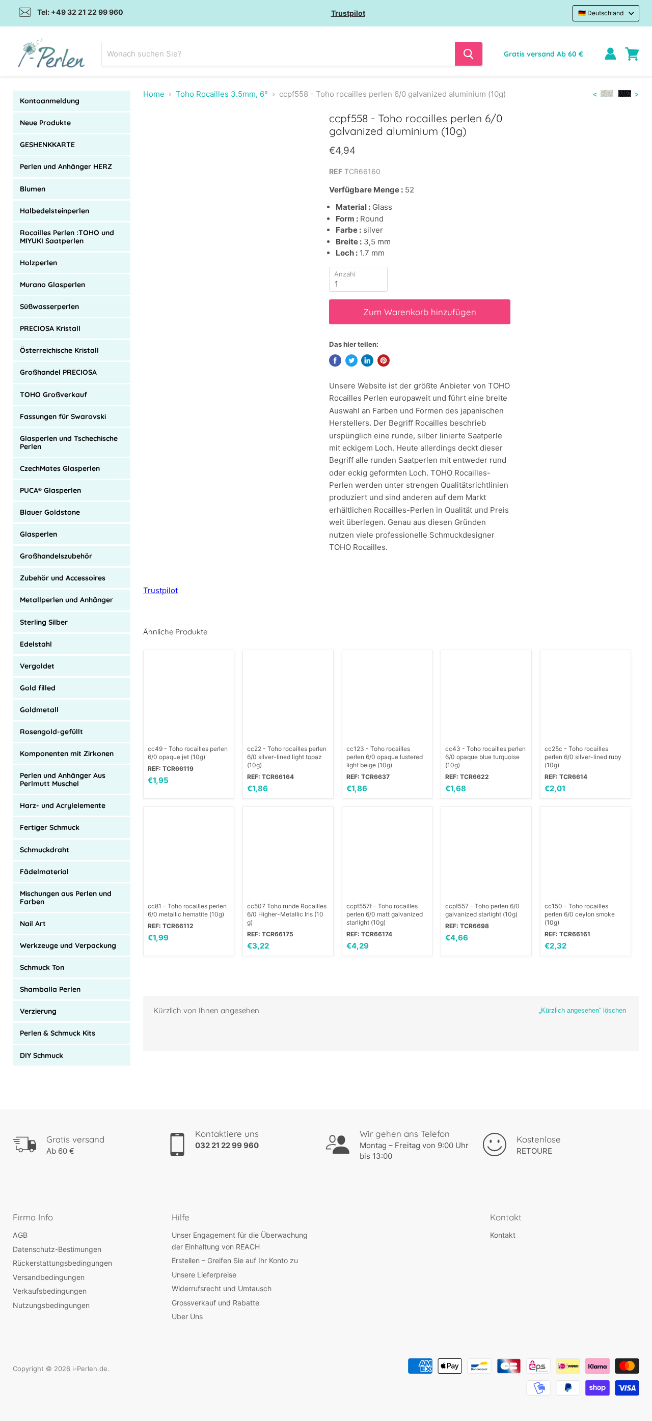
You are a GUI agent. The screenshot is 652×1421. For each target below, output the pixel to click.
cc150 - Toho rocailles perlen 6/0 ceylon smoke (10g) (580, 914)
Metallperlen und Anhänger (66, 599)
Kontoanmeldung (49, 100)
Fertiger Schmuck (49, 827)
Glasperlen (38, 534)
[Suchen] (468, 54)
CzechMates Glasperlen (60, 468)
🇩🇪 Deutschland (601, 13)
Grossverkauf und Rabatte (215, 1302)
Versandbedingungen (49, 1277)
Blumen (32, 188)
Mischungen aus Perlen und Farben (66, 897)
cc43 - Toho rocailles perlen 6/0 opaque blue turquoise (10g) (485, 757)
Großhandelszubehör (56, 556)
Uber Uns (187, 1316)
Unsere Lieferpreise (204, 1274)
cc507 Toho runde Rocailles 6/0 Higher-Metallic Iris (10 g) (287, 914)
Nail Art (33, 923)
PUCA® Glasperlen (50, 490)
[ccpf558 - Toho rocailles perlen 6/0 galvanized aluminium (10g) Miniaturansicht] (181, 141)
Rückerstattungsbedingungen (62, 1263)
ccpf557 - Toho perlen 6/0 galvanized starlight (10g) (482, 910)
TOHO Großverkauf (53, 394)
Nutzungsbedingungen (51, 1305)
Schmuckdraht (44, 849)
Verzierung (38, 1011)
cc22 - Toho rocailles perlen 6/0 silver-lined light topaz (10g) (287, 757)
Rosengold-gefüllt (51, 731)
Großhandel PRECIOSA (58, 372)
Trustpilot (348, 13)
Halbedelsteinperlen (54, 210)
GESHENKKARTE (47, 144)
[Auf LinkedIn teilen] (367, 360)
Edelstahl (36, 644)
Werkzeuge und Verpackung (68, 945)
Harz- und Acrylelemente (62, 805)
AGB (20, 1235)
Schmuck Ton (42, 967)
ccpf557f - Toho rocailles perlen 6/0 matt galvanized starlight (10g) (384, 914)
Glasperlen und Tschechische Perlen (69, 442)
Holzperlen (38, 262)
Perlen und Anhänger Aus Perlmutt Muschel (62, 779)
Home (154, 94)
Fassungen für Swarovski (63, 416)
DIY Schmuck (41, 1055)
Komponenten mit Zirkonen (67, 753)
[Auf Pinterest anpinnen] (383, 360)
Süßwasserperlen (49, 306)
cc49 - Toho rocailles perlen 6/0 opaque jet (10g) (188, 753)
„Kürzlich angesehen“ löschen (582, 1010)
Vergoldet (37, 666)
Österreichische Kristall (59, 350)
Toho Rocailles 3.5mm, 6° (222, 94)
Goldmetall (39, 709)
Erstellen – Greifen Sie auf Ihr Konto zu (235, 1260)
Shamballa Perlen (50, 989)
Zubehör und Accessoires (62, 577)
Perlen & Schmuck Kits (57, 1033)
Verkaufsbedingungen (50, 1291)
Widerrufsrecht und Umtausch (221, 1288)
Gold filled (38, 687)
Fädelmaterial (44, 871)
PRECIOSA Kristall (50, 328)
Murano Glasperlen (52, 284)
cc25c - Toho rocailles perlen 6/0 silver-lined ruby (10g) (583, 757)
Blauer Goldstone (50, 512)
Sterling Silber (44, 622)
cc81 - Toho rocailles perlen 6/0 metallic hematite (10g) (187, 910)
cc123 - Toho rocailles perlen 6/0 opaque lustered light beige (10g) (384, 757)
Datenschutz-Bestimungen (57, 1249)
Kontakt (502, 1235)
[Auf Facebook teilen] (335, 360)
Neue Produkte (45, 122)
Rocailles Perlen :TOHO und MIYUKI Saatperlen (67, 236)
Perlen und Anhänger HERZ (66, 166)
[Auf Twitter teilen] (351, 360)
